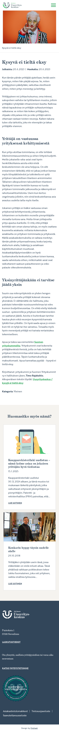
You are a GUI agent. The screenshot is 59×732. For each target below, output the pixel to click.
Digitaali (34, 728)
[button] (53, 6)
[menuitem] (16, 711)
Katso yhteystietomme (15, 668)
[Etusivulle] (12, 5)
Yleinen (18, 391)
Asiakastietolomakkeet (15, 711)
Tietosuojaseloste (41, 711)
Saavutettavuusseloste (15, 715)
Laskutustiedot (11, 642)
